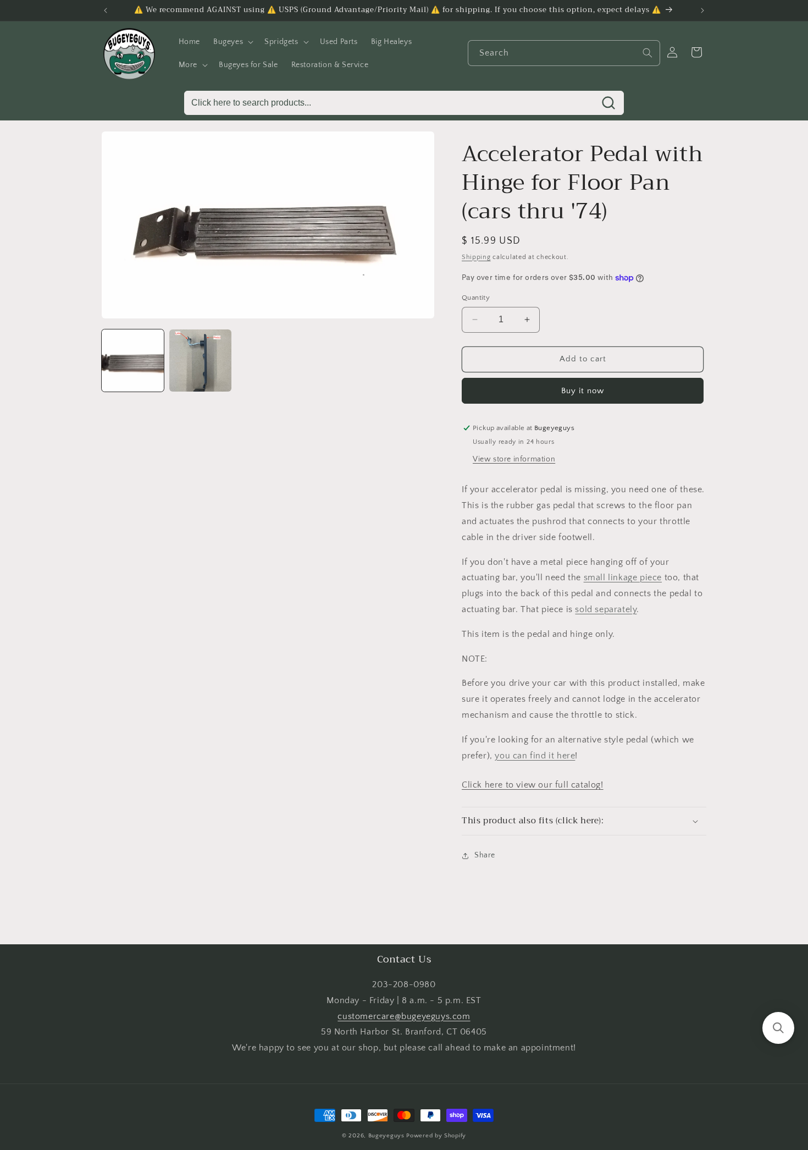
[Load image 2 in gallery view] (200, 360)
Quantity (476, 297)
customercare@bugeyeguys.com (403, 1016)
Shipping (476, 257)
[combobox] (564, 53)
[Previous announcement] (105, 10)
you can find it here (535, 756)
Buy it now (582, 390)
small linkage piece (623, 577)
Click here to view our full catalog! (533, 785)
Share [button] (484, 855)
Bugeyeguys (386, 1135)
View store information (514, 459)
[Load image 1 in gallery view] (133, 360)
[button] (232, 41)
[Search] (647, 53)
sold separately (606, 609)
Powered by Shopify (436, 1135)
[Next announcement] (702, 10)
